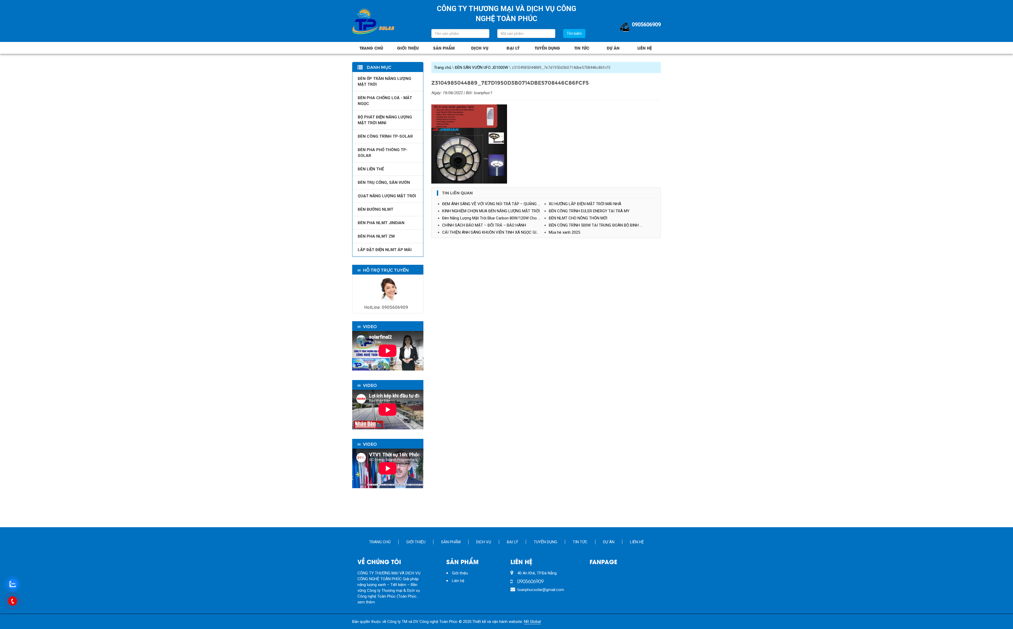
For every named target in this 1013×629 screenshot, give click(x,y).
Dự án (613, 48)
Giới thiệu (408, 48)
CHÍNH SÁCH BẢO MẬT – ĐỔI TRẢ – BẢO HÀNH (484, 225)
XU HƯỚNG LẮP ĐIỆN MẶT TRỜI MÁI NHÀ (585, 203)
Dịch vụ (479, 48)
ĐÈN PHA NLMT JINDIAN (381, 222)
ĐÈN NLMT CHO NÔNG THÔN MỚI (578, 218)
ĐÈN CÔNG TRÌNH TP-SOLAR (385, 136)
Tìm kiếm (574, 33)
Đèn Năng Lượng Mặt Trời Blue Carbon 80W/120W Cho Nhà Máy (495, 218)
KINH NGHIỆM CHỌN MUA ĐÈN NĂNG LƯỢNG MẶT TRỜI (491, 211)
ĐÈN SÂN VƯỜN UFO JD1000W (481, 67)
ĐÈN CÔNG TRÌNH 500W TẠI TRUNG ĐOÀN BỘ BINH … (595, 225)
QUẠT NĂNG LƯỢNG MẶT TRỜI (387, 196)
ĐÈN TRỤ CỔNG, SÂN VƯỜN (384, 182)
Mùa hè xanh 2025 (564, 232)
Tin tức (581, 48)
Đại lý (513, 48)
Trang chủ (371, 48)
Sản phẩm (444, 48)
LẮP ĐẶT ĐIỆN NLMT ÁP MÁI (385, 249)
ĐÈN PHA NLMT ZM (376, 236)
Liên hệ (644, 48)
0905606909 (646, 24)
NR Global (532, 621)
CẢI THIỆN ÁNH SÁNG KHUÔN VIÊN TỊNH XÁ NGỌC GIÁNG (493, 232)
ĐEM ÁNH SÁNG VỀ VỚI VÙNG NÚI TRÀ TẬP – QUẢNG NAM (494, 203)
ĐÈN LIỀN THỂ (371, 169)
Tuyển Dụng (547, 48)
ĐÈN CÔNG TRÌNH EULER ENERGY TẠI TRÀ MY (589, 211)
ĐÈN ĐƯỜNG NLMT (375, 209)
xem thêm (366, 602)
